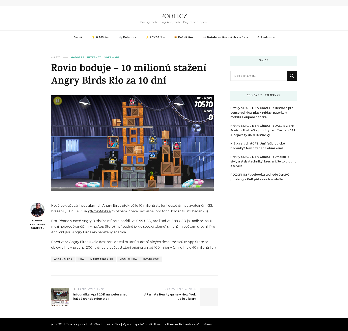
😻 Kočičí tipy (184, 37)
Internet (94, 57)
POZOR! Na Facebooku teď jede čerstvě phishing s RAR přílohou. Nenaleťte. (260, 177)
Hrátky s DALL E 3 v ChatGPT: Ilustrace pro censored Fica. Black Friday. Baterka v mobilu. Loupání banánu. (261, 112)
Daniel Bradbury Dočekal (37, 224)
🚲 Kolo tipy (127, 37)
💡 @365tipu (101, 37)
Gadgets (77, 57)
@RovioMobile (99, 211)
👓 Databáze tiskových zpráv (224, 37)
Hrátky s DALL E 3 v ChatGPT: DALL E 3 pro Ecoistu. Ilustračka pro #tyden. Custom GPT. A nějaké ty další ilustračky (263, 130)
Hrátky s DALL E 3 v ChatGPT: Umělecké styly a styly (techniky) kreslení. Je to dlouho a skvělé (263, 161)
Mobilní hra (128, 259)
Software (112, 57)
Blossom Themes (165, 324)
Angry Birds (63, 259)
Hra (81, 259)
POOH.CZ (174, 16)
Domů (78, 37)
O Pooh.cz (264, 37)
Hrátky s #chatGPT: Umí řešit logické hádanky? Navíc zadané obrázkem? (257, 146)
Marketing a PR (101, 259)
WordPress (204, 324)
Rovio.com (151, 259)
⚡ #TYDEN (154, 37)
